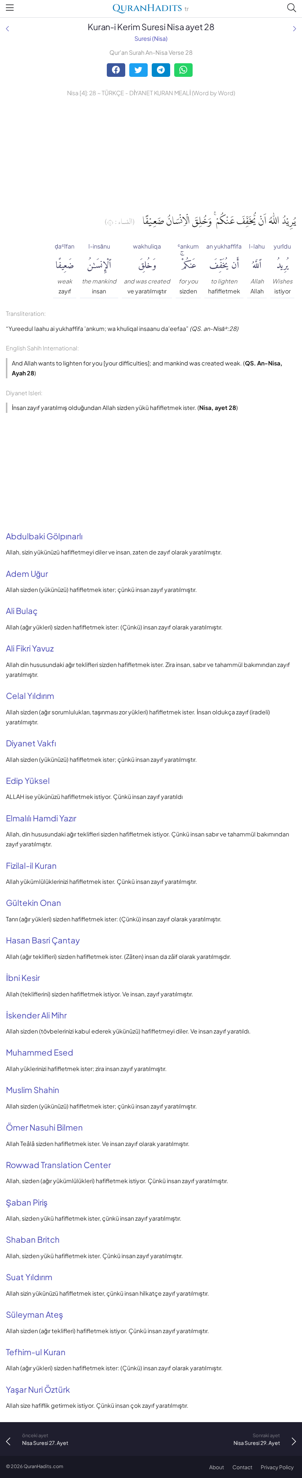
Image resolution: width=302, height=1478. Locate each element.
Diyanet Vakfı (31, 743)
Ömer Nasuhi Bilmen (44, 1127)
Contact (242, 1467)
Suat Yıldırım (29, 1277)
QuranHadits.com (43, 1466)
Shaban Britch (33, 1239)
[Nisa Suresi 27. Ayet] (7, 28)
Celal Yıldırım (30, 695)
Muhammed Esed (39, 1052)
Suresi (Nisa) (151, 38)
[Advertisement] (151, 153)
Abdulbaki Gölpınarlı (44, 536)
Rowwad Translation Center (58, 1165)
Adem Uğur (27, 573)
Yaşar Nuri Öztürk (38, 1389)
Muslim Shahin (32, 1090)
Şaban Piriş (27, 1202)
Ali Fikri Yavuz (30, 648)
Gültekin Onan (33, 902)
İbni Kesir (23, 977)
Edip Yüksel (28, 780)
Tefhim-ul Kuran (36, 1352)
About (216, 1467)
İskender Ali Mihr (36, 1015)
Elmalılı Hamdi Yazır (41, 818)
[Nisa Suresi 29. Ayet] (294, 28)
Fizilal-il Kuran (31, 865)
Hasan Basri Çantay (43, 940)
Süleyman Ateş (34, 1314)
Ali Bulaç (22, 611)
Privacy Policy (277, 1467)
